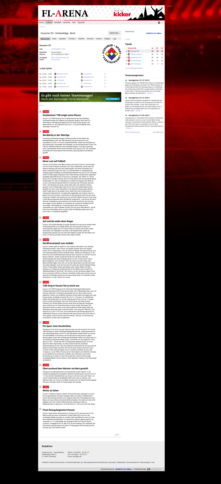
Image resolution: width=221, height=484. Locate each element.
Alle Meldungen (158, 132)
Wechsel (90, 39)
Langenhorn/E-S (136, 57)
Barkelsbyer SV (88, 77)
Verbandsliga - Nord (58, 49)
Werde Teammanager (132, 132)
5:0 (105, 77)
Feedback (45, 462)
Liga (114, 39)
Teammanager (145, 462)
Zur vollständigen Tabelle (134, 68)
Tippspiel (81, 22)
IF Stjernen (60, 80)
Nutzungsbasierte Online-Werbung (95, 462)
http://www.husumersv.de (60, 58)
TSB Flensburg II (136, 54)
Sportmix (66, 22)
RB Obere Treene (62, 74)
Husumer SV (55, 60)
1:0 (105, 87)
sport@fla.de (77, 456)
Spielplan (62, 39)
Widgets (107, 39)
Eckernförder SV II (63, 87)
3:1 (105, 84)
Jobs (153, 462)
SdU (73, 22)
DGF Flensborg (135, 64)
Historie (99, 39)
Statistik (81, 39)
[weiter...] (150, 93)
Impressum (112, 462)
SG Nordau (87, 83)
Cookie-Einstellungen (73, 462)
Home (41, 22)
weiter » (117, 435)
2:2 (105, 80)
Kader (54, 39)
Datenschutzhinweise (57, 462)
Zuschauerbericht (133, 462)
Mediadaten (121, 462)
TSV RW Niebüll (135, 61)
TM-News (72, 39)
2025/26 (114, 33)
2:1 (105, 74)
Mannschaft (45, 39)
